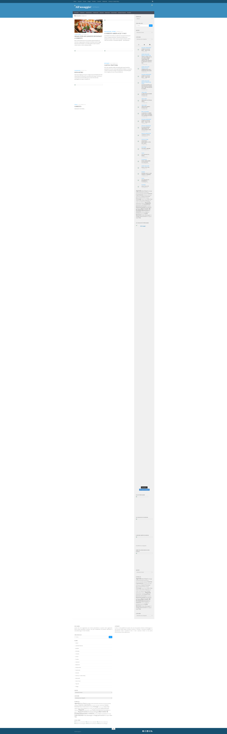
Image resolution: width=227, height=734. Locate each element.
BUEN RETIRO (78, 72)
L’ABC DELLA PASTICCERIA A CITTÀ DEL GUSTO (146, 142)
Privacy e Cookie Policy (114, 1)
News (143, 111)
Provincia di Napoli (93, 712)
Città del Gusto (138, 196)
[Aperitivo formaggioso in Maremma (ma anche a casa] (140, 438)
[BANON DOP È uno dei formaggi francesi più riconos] (149, 285)
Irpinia (148, 201)
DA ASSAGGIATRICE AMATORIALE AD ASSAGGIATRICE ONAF (146, 128)
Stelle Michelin (79, 715)
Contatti (99, 1)
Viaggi (89, 1)
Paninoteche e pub (140, 204)
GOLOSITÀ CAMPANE (146, 148)
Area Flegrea (145, 191)
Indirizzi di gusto (144, 591)
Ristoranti (107, 12)
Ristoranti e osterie (143, 211)
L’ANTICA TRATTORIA (111, 65)
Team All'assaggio (146, 215)
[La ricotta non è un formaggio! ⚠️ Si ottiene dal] (149, 413)
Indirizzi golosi (145, 68)
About (75, 1)
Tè (150, 215)
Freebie (94, 1)
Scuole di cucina (145, 139)
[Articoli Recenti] (138, 44)
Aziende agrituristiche (140, 192)
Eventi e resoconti (145, 54)
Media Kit (105, 1)
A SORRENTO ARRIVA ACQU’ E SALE (115, 33)
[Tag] (150, 44)
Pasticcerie (95, 12)
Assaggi (150, 191)
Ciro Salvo (150, 195)
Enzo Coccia (138, 197)
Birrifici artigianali (143, 193)
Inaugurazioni (107, 31)
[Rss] (152, 731)
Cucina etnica (77, 34)
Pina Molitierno (148, 206)
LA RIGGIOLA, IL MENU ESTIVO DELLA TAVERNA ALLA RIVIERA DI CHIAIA (147, 114)
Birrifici (129, 12)
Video (137, 217)
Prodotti (143, 207)
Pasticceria (147, 204)
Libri (137, 203)
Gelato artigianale (145, 200)
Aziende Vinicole (122, 12)
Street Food (113, 12)
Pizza (138, 207)
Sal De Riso (143, 212)
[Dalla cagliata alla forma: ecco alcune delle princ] (140, 367)
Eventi (84, 1)
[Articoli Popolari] (144, 44)
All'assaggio (77, 70)
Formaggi (138, 199)
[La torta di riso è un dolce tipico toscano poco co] (149, 361)
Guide (140, 591)
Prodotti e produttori (146, 55)
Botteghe (76, 12)
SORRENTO (77, 106)
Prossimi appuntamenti (146, 47)
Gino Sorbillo (90, 708)
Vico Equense (149, 216)
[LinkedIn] (147, 731)
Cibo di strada (145, 195)
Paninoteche (89, 12)
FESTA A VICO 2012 (145, 167)
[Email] (149, 731)
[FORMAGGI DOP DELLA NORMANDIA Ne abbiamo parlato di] (140, 268)
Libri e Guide (144, 92)
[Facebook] (143, 731)
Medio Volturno (142, 203)
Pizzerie (102, 12)
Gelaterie (82, 12)
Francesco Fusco (144, 199)
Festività (143, 197)
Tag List (79, 1)
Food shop (147, 197)
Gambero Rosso (139, 200)
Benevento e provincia (103, 703)
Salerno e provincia (102, 713)
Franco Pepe (149, 199)
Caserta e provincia (85, 705)
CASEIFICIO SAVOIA (146, 134)
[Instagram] (145, 731)
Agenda (138, 191)
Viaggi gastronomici (141, 216)
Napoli (148, 203)
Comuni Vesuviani (145, 196)
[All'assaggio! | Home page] (82, 7)
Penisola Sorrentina (141, 206)
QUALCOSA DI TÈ (145, 186)
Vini (140, 218)
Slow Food (142, 213)
